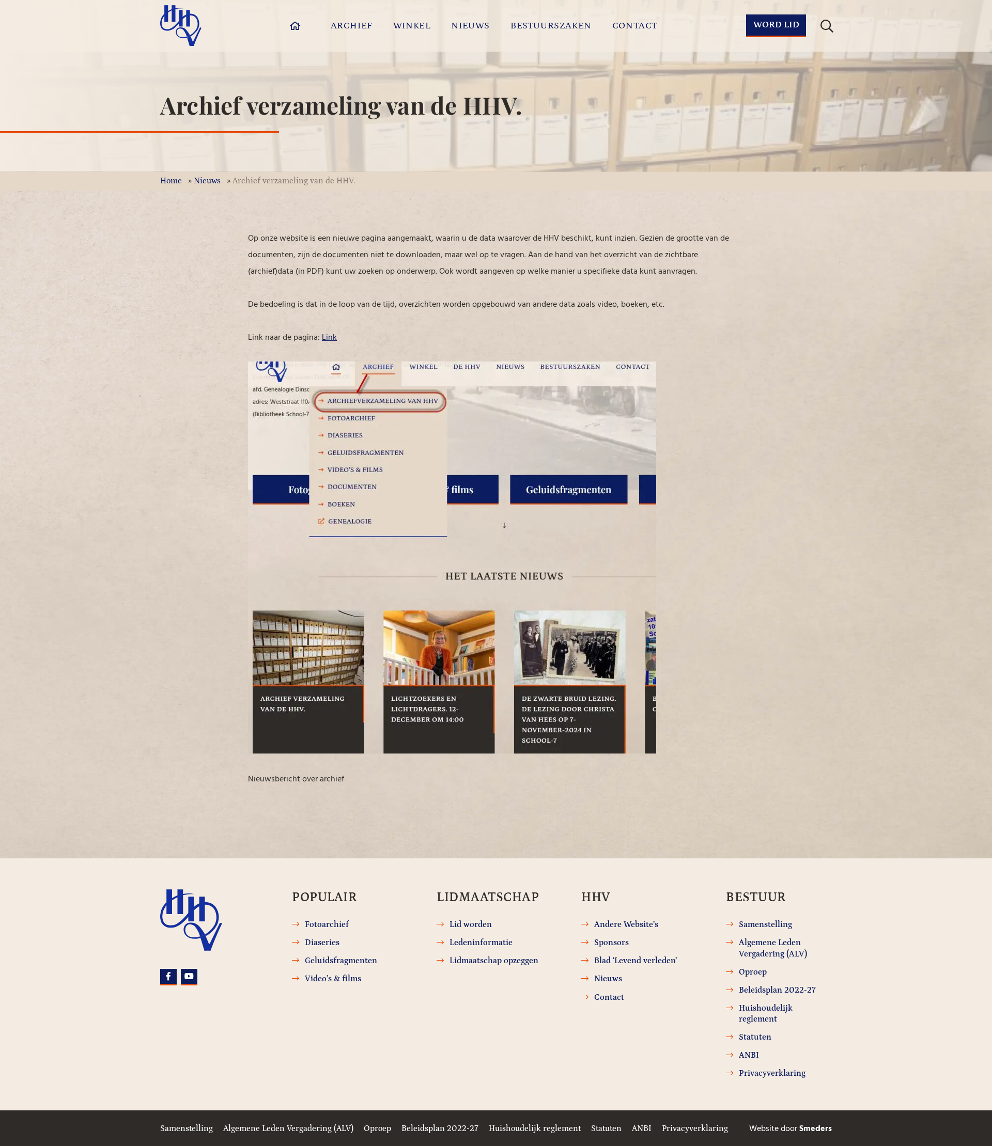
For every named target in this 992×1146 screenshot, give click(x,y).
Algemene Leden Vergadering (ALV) (773, 948)
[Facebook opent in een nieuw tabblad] (168, 977)
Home (171, 180)
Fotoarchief (327, 924)
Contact (635, 26)
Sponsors (611, 942)
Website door (790, 1128)
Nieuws (470, 26)
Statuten (755, 1037)
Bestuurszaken (551, 26)
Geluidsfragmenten (341, 960)
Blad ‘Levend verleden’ (635, 960)
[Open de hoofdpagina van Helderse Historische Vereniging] (181, 25)
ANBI (749, 1055)
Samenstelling (765, 924)
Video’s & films (333, 978)
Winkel (412, 26)
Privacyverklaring (772, 1073)
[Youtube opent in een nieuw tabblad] (189, 977)
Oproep (753, 972)
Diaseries (322, 942)
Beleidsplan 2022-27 (777, 990)
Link (329, 337)
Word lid (776, 25)
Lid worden (471, 924)
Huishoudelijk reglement (766, 1013)
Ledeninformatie (481, 942)
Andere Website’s (626, 924)
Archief (352, 26)
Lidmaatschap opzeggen (494, 960)
